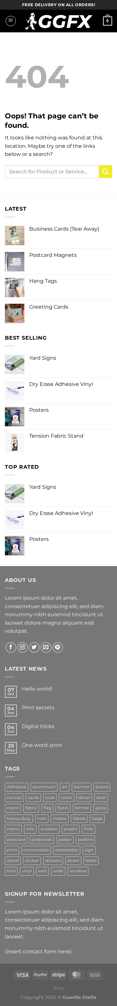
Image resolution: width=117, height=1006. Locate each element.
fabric (31, 807)
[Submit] (105, 171)
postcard (16, 839)
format (82, 807)
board (102, 786)
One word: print (42, 745)
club (50, 797)
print (12, 849)
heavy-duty (19, 818)
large (97, 818)
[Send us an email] (46, 647)
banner (81, 786)
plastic (71, 828)
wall (42, 871)
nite (30, 828)
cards (33, 797)
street (73, 860)
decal (84, 797)
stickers (53, 860)
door (101, 797)
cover (66, 797)
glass (100, 807)
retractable (66, 849)
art (65, 786)
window (78, 871)
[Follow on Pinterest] (57, 647)
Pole (88, 828)
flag (47, 807)
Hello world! (37, 689)
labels (79, 818)
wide (58, 871)
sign (89, 849)
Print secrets (38, 708)
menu (13, 828)
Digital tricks (38, 726)
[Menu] (11, 21)
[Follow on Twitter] (34, 647)
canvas (14, 797)
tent (11, 871)
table (91, 860)
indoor (60, 818)
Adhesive (16, 786)
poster (65, 839)
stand (13, 860)
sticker (32, 860)
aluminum (44, 786)
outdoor (49, 828)
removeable (36, 849)
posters (85, 839)
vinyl (27, 871)
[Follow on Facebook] (11, 647)
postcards (42, 839)
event (13, 807)
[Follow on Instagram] (22, 647)
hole (41, 818)
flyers (63, 807)
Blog (58, 988)
